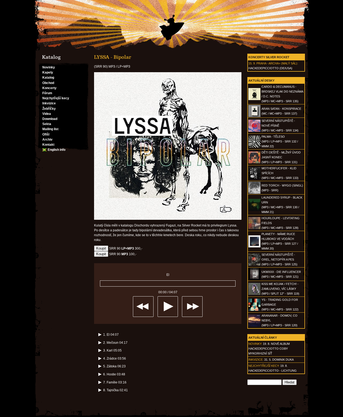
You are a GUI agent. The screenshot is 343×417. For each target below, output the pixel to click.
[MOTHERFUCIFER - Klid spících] (254, 178)
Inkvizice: (255, 359)
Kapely (47, 72)
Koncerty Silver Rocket (268, 57)
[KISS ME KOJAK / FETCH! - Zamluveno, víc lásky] (254, 293)
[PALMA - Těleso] (254, 146)
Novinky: (255, 343)
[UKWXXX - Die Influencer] (254, 279)
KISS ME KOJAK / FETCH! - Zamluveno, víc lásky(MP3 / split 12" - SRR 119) (280, 288)
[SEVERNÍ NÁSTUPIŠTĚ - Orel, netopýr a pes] (254, 264)
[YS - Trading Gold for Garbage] (254, 309)
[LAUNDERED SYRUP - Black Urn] (254, 209)
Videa (46, 114)
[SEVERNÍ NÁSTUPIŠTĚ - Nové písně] (254, 130)
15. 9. (252, 63)
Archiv (47, 139)
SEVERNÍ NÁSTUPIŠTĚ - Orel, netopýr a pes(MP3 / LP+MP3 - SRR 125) (279, 259)
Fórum (47, 93)
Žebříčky (49, 109)
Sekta (46, 124)
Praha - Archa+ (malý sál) (276, 63)
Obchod (48, 83)
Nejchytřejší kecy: (263, 365)
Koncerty (49, 88)
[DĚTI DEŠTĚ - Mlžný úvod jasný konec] (254, 162)
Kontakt (48, 145)
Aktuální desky (261, 80)
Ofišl (45, 134)
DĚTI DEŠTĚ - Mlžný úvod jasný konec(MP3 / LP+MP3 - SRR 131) (281, 157)
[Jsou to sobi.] (171, 25)
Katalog (48, 77)
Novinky (48, 67)
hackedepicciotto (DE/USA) (270, 68)
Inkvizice (49, 103)
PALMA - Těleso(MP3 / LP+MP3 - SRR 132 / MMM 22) (280, 141)
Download (49, 119)
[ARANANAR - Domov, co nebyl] (254, 325)
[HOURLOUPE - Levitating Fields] (254, 228)
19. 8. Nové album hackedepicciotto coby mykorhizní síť (269, 348)
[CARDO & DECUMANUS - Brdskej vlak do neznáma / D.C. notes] (254, 99)
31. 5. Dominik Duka (279, 359)
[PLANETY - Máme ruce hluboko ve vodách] (254, 246)
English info (56, 150)
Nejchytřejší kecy (55, 98)
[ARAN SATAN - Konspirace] (254, 116)
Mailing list (50, 129)
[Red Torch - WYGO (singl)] (254, 192)
